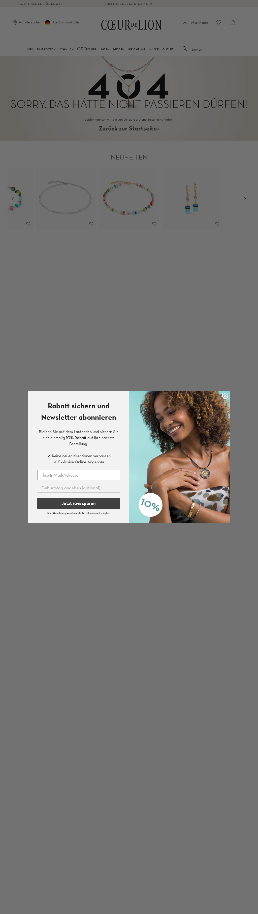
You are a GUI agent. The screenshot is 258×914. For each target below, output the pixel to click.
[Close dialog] (225, 395)
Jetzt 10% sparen (78, 503)
